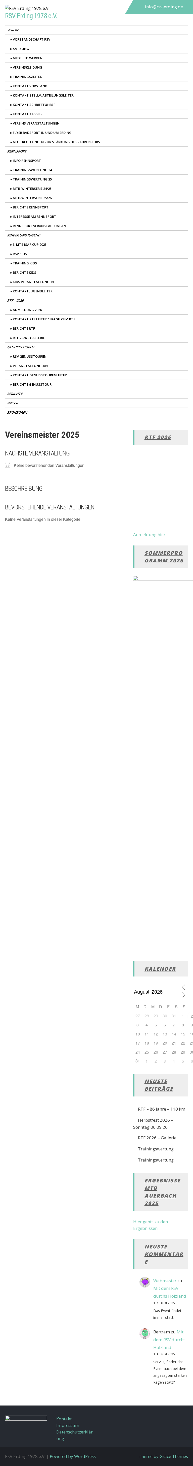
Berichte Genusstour (32, 384)
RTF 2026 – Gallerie (29, 337)
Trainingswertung (156, 1149)
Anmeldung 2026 (27, 310)
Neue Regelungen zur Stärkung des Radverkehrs (56, 142)
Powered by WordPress (73, 1456)
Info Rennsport (27, 160)
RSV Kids (20, 254)
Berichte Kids (24, 272)
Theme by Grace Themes (163, 1456)
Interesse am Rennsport (34, 216)
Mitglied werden (27, 58)
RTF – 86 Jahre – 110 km (161, 1109)
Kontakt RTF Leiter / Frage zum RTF (44, 319)
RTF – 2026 (16, 300)
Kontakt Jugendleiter (33, 291)
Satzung (21, 48)
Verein (13, 30)
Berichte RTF (24, 328)
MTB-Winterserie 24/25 (32, 188)
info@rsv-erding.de (164, 7)
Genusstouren (21, 347)
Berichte (15, 393)
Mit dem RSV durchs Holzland (169, 1339)
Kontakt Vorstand (30, 86)
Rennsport (17, 151)
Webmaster (164, 1281)
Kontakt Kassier (27, 114)
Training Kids (25, 263)
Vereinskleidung (27, 67)
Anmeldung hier (149, 534)
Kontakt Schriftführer (34, 104)
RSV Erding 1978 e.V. (31, 16)
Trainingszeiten (27, 76)
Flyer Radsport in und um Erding (42, 132)
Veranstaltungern (30, 365)
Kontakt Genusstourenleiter (40, 375)
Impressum (67, 1425)
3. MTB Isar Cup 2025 (29, 244)
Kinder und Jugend (24, 235)
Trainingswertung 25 (32, 179)
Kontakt (64, 1419)
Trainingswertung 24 (32, 170)
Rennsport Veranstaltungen (39, 226)
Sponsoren (17, 412)
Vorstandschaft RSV (31, 39)
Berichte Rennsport (31, 207)
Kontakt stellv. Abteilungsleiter (43, 95)
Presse (13, 403)
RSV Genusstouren (29, 356)
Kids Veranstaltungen (33, 282)
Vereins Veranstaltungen (36, 123)
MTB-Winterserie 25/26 (32, 198)
